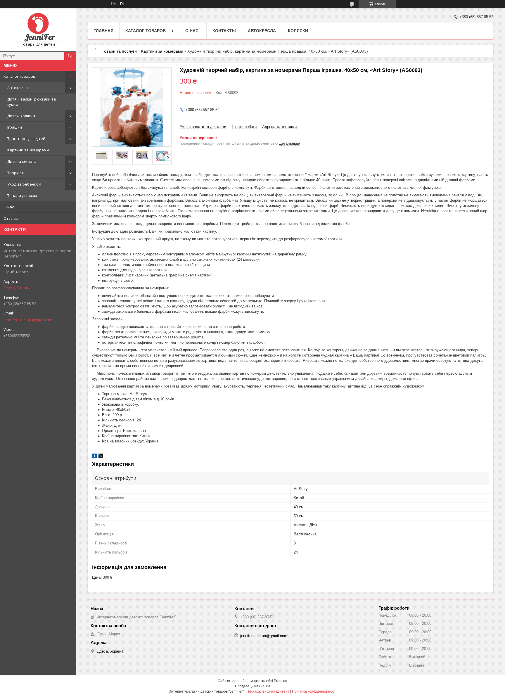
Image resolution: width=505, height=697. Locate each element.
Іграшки (14, 127)
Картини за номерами (28, 150)
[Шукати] (70, 55)
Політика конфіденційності (314, 691)
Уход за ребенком (24, 184)
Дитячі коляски (21, 115)
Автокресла (262, 30)
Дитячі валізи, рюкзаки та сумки (31, 101)
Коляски (298, 30)
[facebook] (94, 457)
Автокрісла (17, 87)
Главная (103, 30)
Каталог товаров (19, 76)
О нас (9, 207)
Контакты (224, 30)
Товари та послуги (119, 51)
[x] (100, 457)
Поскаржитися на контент (267, 691)
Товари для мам (22, 195)
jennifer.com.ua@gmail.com (28, 319)
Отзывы (11, 218)
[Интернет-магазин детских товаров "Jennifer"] (38, 27)
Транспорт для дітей (26, 138)
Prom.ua (280, 681)
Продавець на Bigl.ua (252, 686)
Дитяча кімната (22, 161)
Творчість (16, 172)
